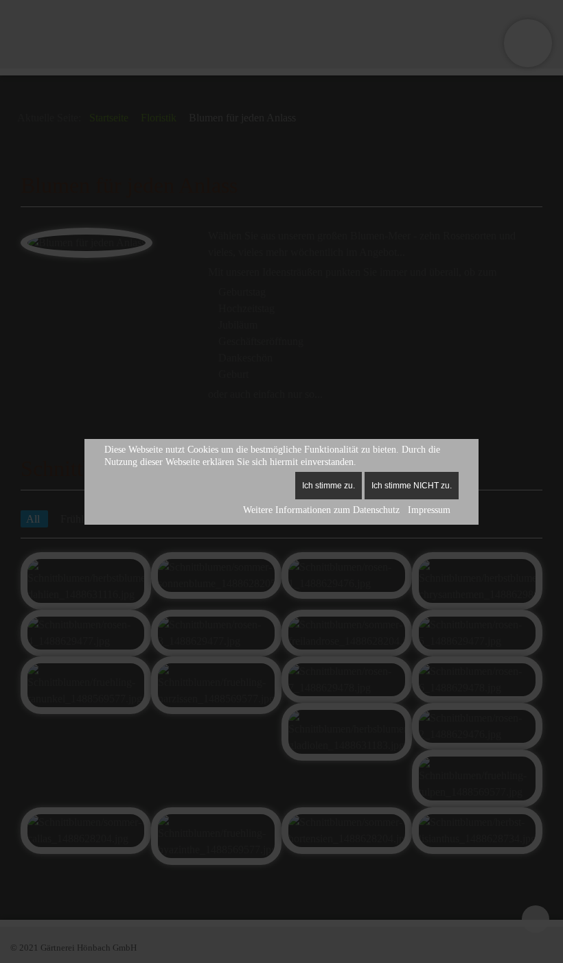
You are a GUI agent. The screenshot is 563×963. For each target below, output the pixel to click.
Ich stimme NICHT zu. (411, 485)
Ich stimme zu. (328, 485)
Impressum (429, 510)
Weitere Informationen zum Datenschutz (321, 510)
